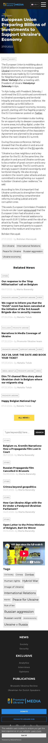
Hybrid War (30, 580)
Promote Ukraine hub (24, 719)
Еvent (39, 297)
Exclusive (6, 328)
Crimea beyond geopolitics (19, 486)
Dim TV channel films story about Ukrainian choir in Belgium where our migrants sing (22, 379)
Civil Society (8, 575)
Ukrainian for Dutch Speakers (24, 690)
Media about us (9, 371)
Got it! (24, 735)
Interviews (24, 667)
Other (5, 276)
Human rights (12, 580)
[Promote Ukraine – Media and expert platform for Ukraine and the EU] (13, 4)
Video (38, 371)
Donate (24, 711)
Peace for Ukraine (12, 251)
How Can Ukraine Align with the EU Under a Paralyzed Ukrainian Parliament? (22, 505)
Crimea (19, 574)
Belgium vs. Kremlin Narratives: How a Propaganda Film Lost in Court (22, 448)
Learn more (36, 731)
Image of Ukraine (14, 587)
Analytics (24, 663)
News (4, 15)
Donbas (29, 574)
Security (24, 648)
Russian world (12, 618)
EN (35, 4)
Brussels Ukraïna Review (24, 686)
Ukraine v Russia (16, 624)
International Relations (28, 246)
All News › (24, 418)
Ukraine (5, 71)
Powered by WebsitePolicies (11, 740)
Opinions (24, 671)
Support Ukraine (27, 297)
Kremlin (7, 600)
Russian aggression (33, 251)
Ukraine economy (12, 257)
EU (33, 148)
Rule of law (9, 605)
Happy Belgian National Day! (19, 401)
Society (9, 15)
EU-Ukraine (8, 246)
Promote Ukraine (10, 297)
